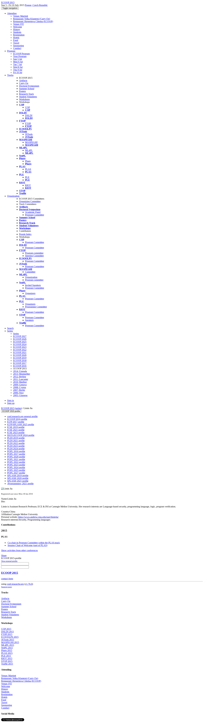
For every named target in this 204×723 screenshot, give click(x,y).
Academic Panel (32, 212)
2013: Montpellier (21, 374)
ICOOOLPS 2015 (10, 637)
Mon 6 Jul (18, 61)
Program (11, 51)
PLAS (28, 169)
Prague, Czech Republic (36, 5)
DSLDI (28, 115)
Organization (13, 196)
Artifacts (23, 80)
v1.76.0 (28, 584)
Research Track (26, 94)
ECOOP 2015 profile (11, 411)
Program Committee (34, 215)
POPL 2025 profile (16, 470)
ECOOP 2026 (19, 339)
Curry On (23, 83)
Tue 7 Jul (17, 64)
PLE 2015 (6, 656)
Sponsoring (18, 45)
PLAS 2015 (7, 653)
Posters (22, 91)
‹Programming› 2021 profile (20, 483)
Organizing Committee (30, 201)
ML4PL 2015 (7, 645)
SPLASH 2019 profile (17, 475)
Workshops (24, 99)
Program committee (34, 253)
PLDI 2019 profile (16, 438)
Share (4, 555)
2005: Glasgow (20, 395)
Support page (6, 587)
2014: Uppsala (20, 371)
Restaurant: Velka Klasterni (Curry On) (31, 18)
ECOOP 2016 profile (17, 419)
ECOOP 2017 (19, 363)
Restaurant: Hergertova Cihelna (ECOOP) (33, 21)
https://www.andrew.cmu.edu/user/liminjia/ (38, 517)
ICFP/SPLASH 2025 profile (20, 424)
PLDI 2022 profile (16, 443)
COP (27, 107)
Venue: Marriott (20, 16)
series (18, 408)
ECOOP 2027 (19, 336)
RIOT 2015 (6, 658)
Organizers (30, 293)
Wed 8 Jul (18, 67)
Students (17, 32)
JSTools (29, 134)
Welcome (17, 27)
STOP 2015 (6, 661)
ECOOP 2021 (19, 352)
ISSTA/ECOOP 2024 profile (20, 435)
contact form (7, 578)
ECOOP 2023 (19, 347)
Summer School (26, 88)
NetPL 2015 (7, 647)
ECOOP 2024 (19, 344)
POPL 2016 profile (16, 451)
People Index (25, 234)
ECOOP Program (21, 53)
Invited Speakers (33, 285)
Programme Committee (36, 306)
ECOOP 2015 (7, 408)
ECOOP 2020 (19, 355)
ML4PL (29, 150)
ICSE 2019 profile (15, 427)
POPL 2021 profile (16, 459)
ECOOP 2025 (19, 341)
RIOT (28, 185)
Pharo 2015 (6, 650)
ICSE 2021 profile (15, 430)
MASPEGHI (31, 142)
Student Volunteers (28, 96)
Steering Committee (34, 255)
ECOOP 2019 (19, 358)
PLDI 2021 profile (16, 440)
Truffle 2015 (7, 664)
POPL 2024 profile (16, 467)
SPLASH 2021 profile (17, 481)
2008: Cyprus (19, 387)
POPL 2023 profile (16, 464)
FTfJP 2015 (6, 634)
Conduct (17, 48)
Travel (16, 43)
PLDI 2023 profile (16, 446)
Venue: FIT (18, 24)
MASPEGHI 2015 (10, 642)
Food (15, 40)
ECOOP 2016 (19, 366)
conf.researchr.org (15, 584)
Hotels (16, 37)
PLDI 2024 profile (16, 448)
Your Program (19, 56)
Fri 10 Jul (17, 72)
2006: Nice (18, 392)
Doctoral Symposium (29, 86)
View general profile (9, 561)
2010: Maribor (20, 382)
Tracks (10, 75)
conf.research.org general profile (22, 416)
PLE (27, 177)
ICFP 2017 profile (15, 422)
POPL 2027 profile (16, 473)
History (16, 29)
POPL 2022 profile (16, 462)
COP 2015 (6, 629)
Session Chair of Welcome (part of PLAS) (27, 545)
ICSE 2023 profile (15, 432)
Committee (30, 272)
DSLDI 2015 (7, 631)
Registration (18, 35)
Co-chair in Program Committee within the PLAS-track (34, 542)
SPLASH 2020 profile (17, 478)
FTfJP (28, 123)
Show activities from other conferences (19, 550)
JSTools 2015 (7, 639)
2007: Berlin (19, 390)
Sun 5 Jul (17, 59)
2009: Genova (20, 384)
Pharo (28, 161)
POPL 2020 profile (16, 456)
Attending (12, 13)
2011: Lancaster (20, 379)
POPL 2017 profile (16, 454)
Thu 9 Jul (17, 69)
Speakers (29, 320)
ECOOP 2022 (19, 349)
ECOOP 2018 (19, 360)
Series (16, 333)
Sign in (10, 400)
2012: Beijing (19, 376)
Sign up (10, 403)
